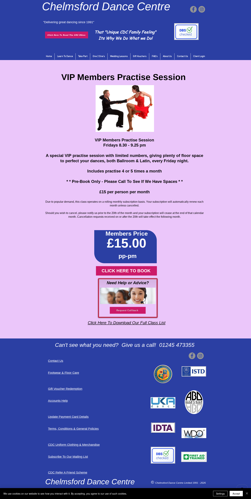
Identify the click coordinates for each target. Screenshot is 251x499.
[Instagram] (201, 9)
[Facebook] (193, 9)
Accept (236, 493)
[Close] (247, 493)
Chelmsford (70, 6)
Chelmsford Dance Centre (169, 482)
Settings (220, 493)
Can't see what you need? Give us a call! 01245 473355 (124, 345)
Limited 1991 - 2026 (195, 482)
